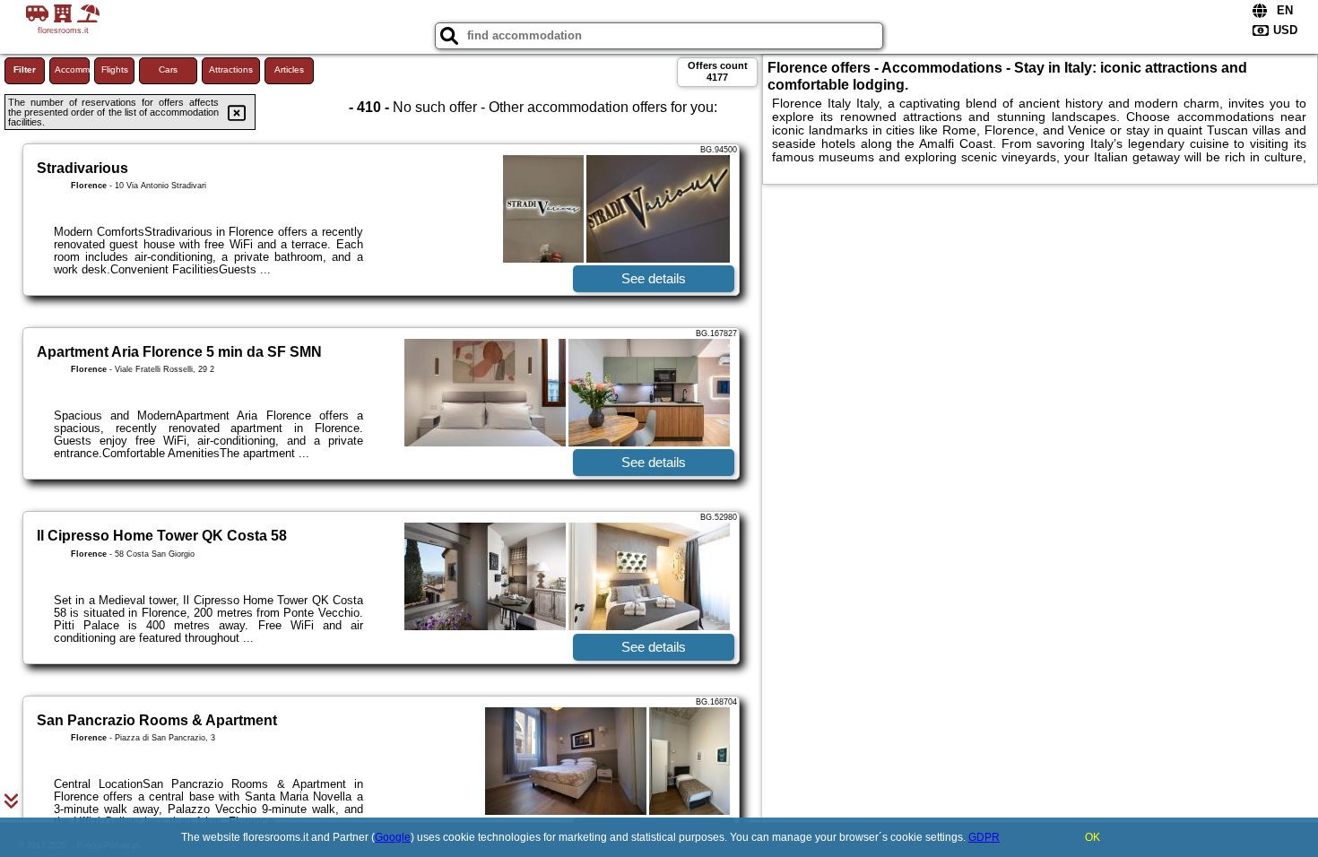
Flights (114, 69)
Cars (168, 69)
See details (653, 278)
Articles (289, 69)
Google (393, 837)
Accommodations (72, 69)
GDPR (984, 837)
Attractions (231, 69)
